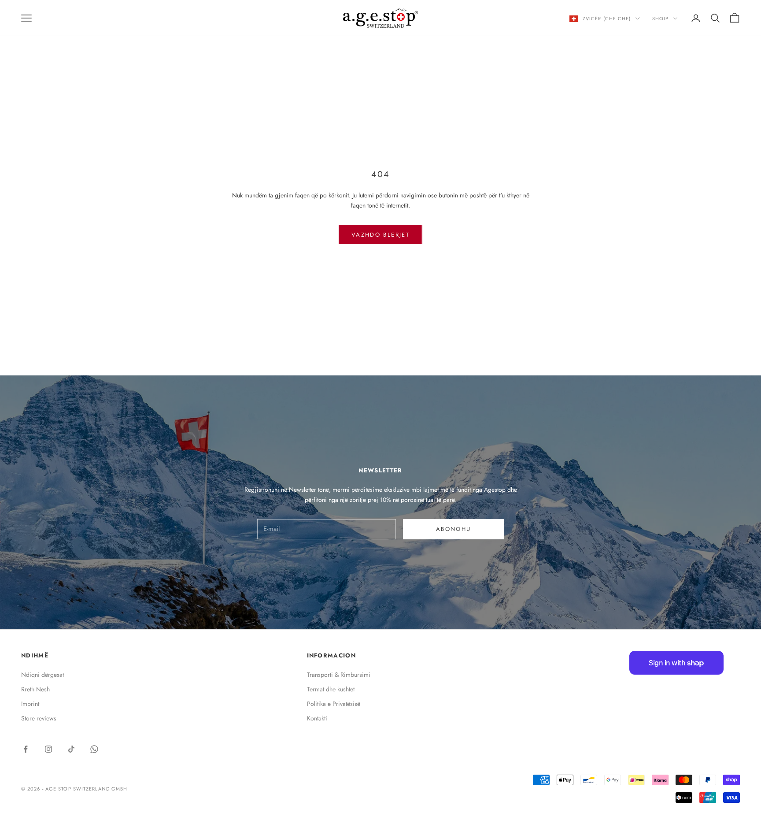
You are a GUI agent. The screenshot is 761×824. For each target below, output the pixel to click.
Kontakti (317, 718)
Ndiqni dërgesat (42, 674)
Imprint (30, 703)
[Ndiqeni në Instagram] (48, 749)
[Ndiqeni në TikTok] (71, 749)
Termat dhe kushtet (331, 689)
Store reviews (38, 718)
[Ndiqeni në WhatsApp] (94, 749)
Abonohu (453, 529)
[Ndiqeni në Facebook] (25, 749)
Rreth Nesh (35, 689)
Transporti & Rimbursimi (338, 674)
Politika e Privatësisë (333, 703)
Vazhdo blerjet (380, 234)
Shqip (660, 18)
